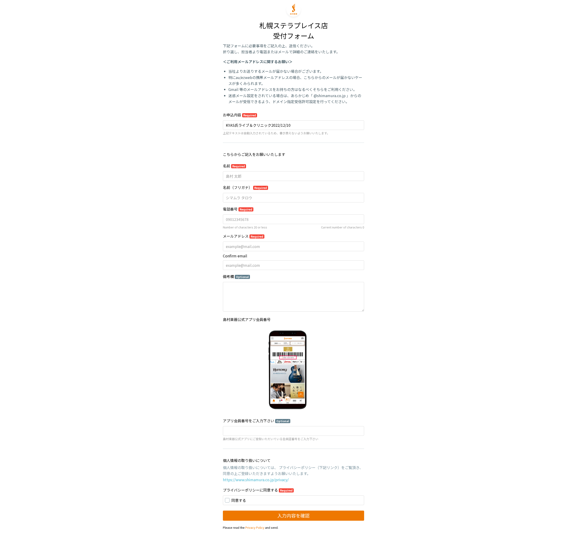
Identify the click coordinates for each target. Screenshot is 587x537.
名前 (234, 166)
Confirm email (235, 256)
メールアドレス (243, 236)
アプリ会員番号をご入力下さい (256, 420)
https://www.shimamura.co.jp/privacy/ (256, 479)
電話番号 (237, 209)
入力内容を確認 (293, 515)
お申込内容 (239, 115)
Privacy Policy (254, 527)
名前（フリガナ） (245, 187)
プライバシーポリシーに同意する (258, 490)
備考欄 (236, 276)
